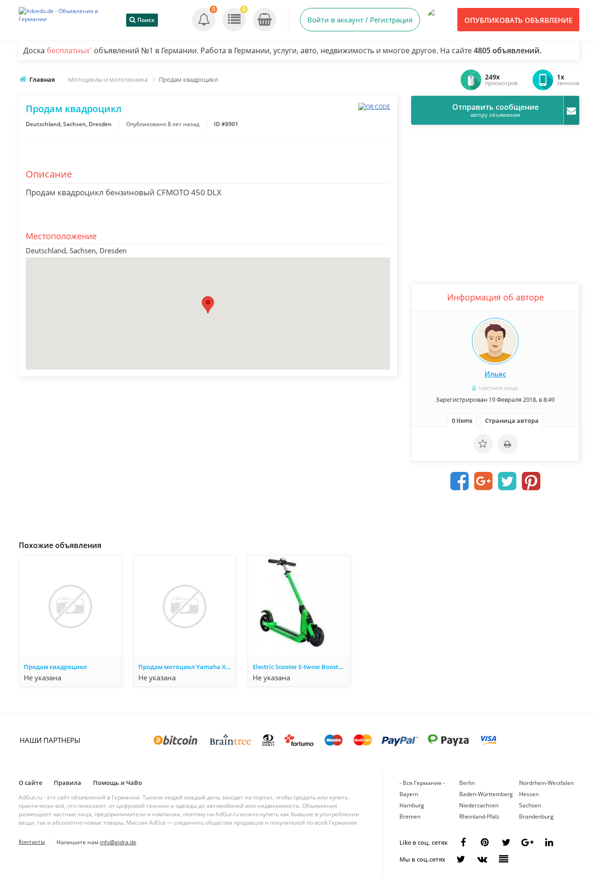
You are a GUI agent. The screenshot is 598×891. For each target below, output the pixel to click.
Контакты (32, 842)
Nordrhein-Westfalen (546, 783)
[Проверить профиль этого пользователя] (495, 341)
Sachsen (530, 805)
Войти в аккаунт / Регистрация (360, 19)
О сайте (30, 782)
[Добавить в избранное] (483, 444)
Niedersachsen (478, 805)
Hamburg (411, 805)
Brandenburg (536, 816)
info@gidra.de (118, 842)
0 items (462, 420)
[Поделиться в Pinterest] (531, 481)
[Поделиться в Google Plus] (483, 481)
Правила (67, 782)
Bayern (408, 794)
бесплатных (69, 50)
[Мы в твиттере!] (460, 859)
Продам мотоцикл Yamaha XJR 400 (186, 667)
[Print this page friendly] (508, 444)
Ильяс (495, 373)
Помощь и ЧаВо (117, 782)
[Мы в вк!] (482, 859)
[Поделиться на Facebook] (460, 481)
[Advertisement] (208, 456)
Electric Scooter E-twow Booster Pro (301, 667)
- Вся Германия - (422, 783)
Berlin (467, 783)
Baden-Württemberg (486, 794)
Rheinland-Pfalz (479, 816)
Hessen (529, 794)
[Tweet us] (506, 842)
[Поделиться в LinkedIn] (549, 842)
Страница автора (512, 420)
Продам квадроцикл (55, 667)
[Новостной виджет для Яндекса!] (503, 859)
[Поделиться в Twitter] (507, 481)
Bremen (409, 816)
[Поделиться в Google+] (527, 842)
